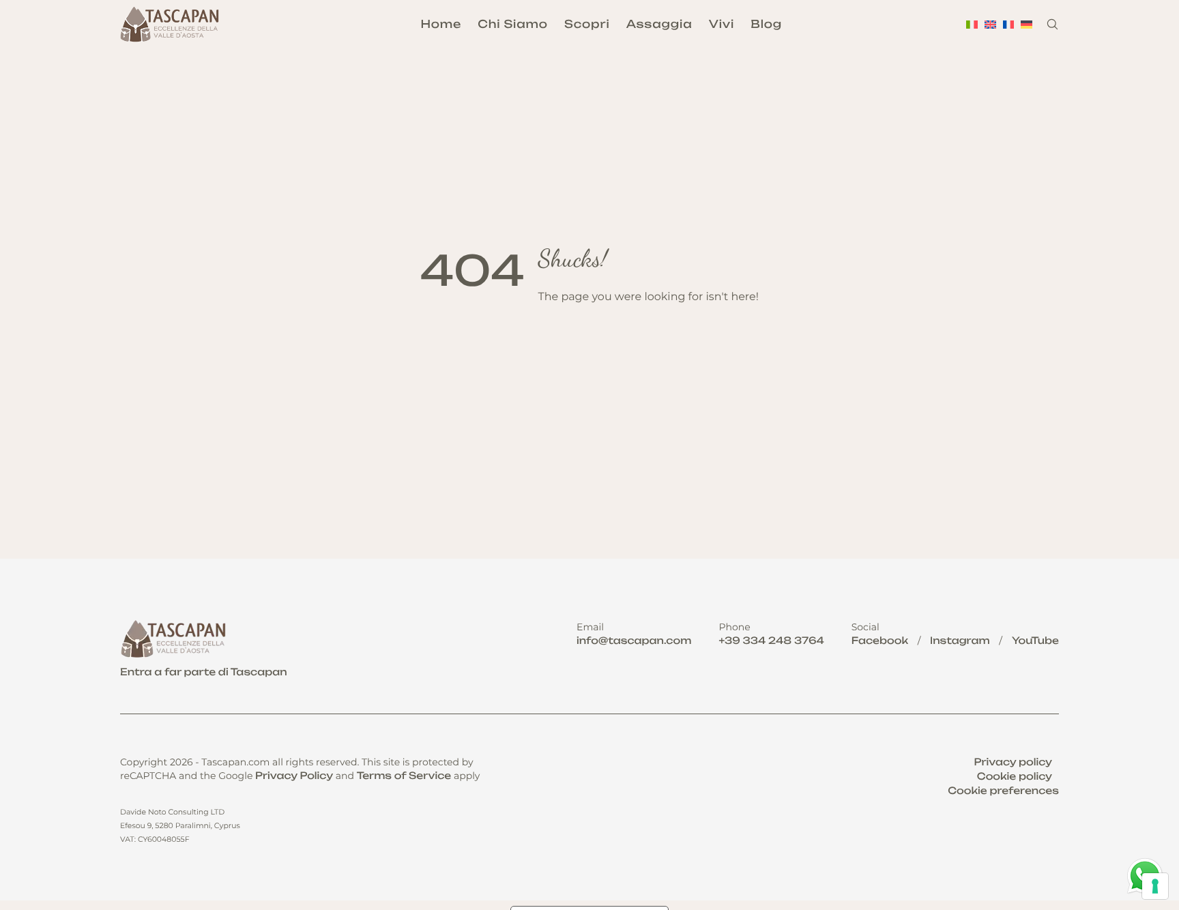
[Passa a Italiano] (972, 24)
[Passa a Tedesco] (1026, 24)
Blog (766, 24)
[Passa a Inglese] (990, 24)
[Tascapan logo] (171, 24)
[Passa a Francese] (1009, 24)
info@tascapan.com (634, 641)
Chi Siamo (513, 24)
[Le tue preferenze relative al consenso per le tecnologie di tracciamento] (1155, 886)
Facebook (880, 641)
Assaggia (659, 24)
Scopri (586, 24)
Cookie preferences (1003, 791)
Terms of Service (404, 776)
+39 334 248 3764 (771, 641)
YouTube (1035, 641)
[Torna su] (1146, 830)
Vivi (721, 24)
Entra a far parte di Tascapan (203, 672)
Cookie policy (1014, 776)
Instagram (960, 641)
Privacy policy (1013, 762)
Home (440, 24)
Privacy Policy (294, 776)
